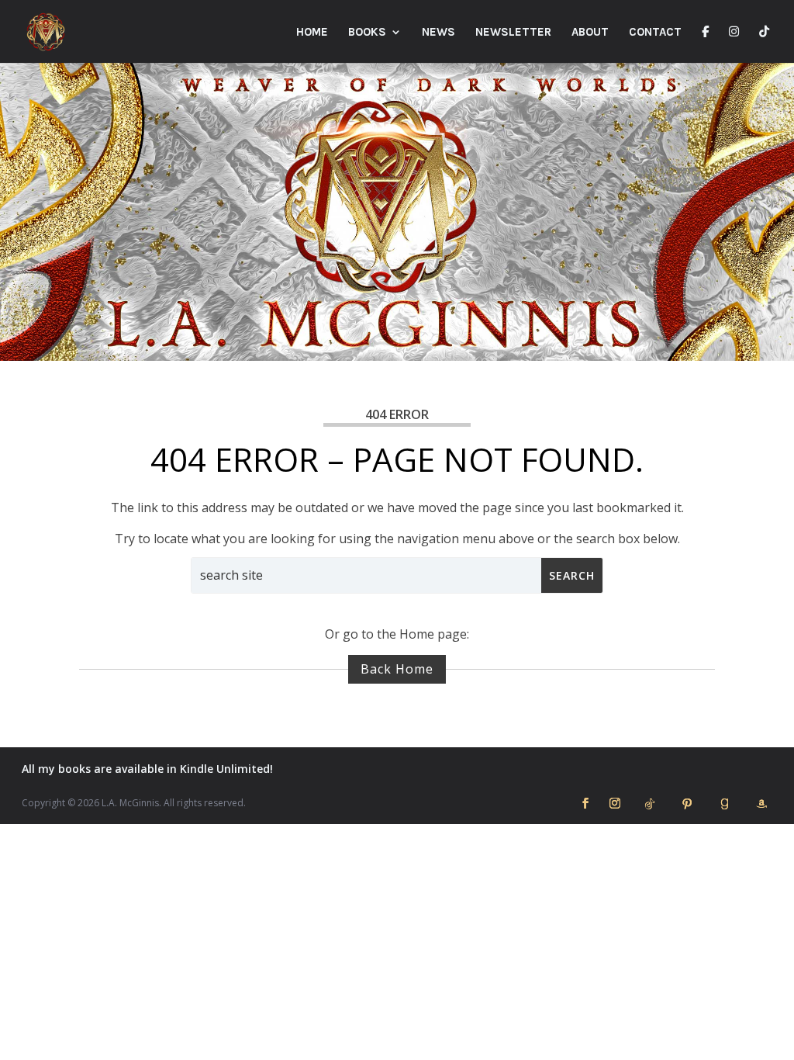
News (438, 32)
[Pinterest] (687, 803)
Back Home (397, 668)
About (590, 32)
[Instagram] (734, 44)
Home (312, 32)
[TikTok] (764, 44)
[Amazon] (761, 803)
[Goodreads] (724, 803)
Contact (655, 32)
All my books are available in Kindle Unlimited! (147, 768)
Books (367, 32)
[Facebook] (705, 44)
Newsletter (513, 32)
